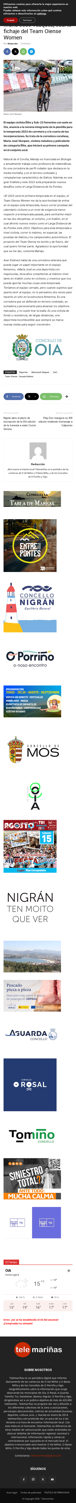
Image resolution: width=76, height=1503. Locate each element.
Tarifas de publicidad (31, 1492)
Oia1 (55, 372)
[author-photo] (38, 459)
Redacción (13, 43)
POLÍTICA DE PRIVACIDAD (56, 1492)
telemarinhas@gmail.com (46, 1455)
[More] (67, 396)
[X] (15, 51)
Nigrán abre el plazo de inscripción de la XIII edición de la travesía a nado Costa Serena (20, 423)
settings (41, 13)
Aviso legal (12, 1492)
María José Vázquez (40, 372)
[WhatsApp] (23, 51)
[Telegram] (31, 51)
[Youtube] (52, 1479)
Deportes (23, 372)
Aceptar (10, 20)
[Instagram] (33, 1479)
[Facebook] (7, 51)
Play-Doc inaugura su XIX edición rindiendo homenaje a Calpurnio (55, 421)
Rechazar (27, 20)
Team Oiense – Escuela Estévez (19, 376)
